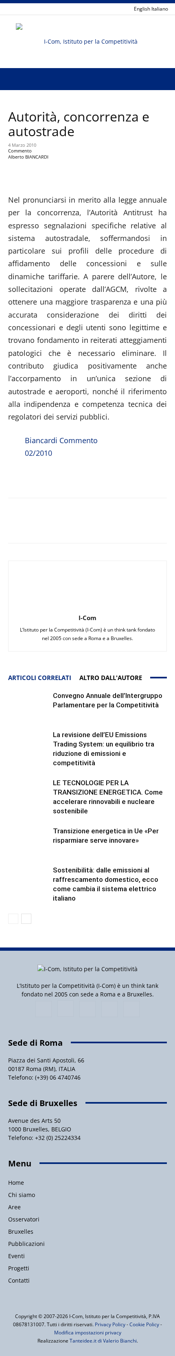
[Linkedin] (87, 1009)
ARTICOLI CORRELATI (39, 678)
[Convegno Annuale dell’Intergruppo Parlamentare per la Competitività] (28, 705)
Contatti (19, 1280)
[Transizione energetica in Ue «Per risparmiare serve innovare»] (28, 840)
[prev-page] (13, 919)
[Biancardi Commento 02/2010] (14, 456)
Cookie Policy (144, 1324)
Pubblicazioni (26, 1244)
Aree (14, 1207)
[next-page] (26, 919)
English (142, 8)
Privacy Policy (110, 1324)
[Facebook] (43, 1009)
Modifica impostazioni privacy (87, 1332)
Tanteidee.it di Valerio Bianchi (103, 1340)
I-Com (87, 618)
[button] (14, 79)
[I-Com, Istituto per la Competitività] (87, 41)
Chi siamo (21, 1195)
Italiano (159, 8)
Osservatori (23, 1219)
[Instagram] (65, 1008)
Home (16, 1182)
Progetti (18, 1268)
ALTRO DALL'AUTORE (110, 678)
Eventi (16, 1256)
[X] (109, 1009)
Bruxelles (20, 1231)
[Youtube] (131, 1009)
